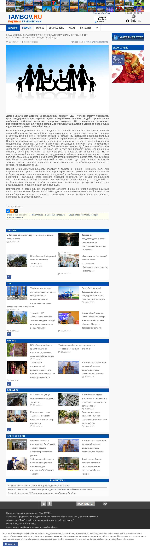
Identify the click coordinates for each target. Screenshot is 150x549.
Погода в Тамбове (102, 13)
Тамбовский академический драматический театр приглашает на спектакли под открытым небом (42, 370)
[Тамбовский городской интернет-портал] (24, 18)
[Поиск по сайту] (139, 21)
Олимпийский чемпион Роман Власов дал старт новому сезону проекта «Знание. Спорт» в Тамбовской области (93, 320)
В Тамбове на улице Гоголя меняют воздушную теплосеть (43, 398)
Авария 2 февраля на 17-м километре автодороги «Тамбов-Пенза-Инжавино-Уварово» (50, 489)
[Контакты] (85, 503)
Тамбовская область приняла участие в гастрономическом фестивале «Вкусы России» (91, 466)
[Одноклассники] (131, 21)
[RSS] (134, 21)
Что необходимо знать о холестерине (118, 60)
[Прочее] (96, 28)
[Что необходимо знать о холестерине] (128, 66)
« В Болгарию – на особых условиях (47, 215)
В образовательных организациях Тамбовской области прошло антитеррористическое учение (43, 447)
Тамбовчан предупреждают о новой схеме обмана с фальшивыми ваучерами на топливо (94, 242)
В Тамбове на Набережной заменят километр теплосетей (43, 259)
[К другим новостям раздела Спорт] (9, 334)
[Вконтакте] (127, 21)
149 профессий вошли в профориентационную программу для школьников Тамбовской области (42, 466)
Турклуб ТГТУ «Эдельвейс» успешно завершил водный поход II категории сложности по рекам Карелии (43, 320)
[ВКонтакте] (8, 211)
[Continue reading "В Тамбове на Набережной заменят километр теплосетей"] (17, 260)
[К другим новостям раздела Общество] (9, 277)
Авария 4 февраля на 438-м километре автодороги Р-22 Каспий (39, 485)
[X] (16, 211)
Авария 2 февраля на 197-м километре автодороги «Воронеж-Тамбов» (42, 493)
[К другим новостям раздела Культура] (9, 384)
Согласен (10, 544)
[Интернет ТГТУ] (128, 37)
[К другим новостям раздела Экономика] (9, 429)
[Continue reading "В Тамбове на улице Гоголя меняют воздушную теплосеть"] (17, 399)
